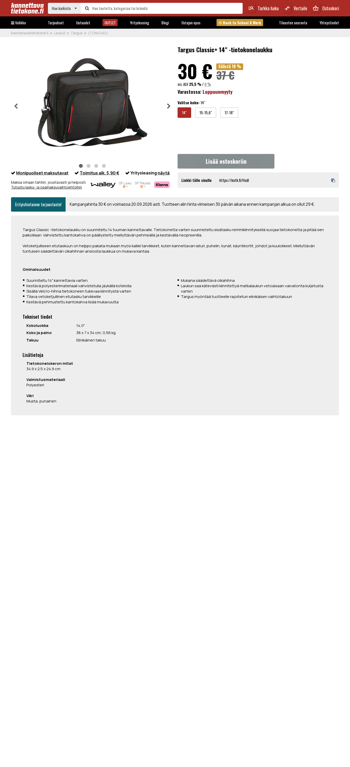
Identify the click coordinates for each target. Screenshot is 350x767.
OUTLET (110, 22)
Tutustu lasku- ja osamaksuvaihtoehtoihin (46, 187)
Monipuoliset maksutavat (42, 173)
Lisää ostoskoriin (226, 161)
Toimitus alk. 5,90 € (99, 173)
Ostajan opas (190, 22)
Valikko (20, 22)
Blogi (165, 22)
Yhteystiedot (329, 22)
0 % (207, 84)
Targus (77, 33)
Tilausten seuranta (293, 22)
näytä (164, 173)
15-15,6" (205, 112)
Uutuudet (83, 22)
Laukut (59, 33)
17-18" (229, 112)
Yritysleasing (139, 22)
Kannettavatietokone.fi (29, 33)
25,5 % (195, 84)
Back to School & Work (239, 22)
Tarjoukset (56, 22)
